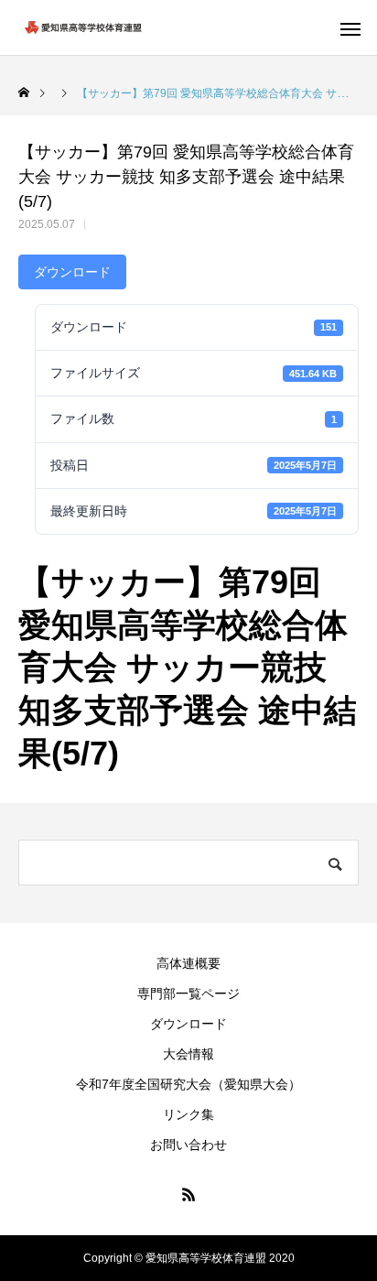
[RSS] (188, 1194)
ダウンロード (72, 272)
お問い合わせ (188, 1144)
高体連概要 (188, 963)
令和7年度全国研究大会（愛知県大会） (188, 1084)
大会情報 (188, 1054)
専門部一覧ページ (188, 993)
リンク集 (188, 1114)
